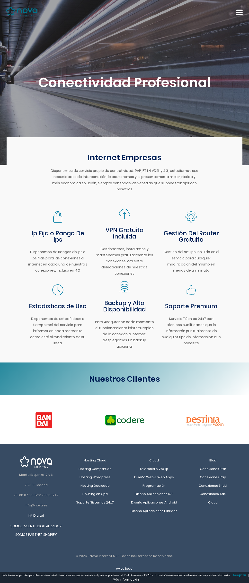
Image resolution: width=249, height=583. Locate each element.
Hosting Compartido (95, 469)
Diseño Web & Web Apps (154, 477)
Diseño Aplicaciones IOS (154, 494)
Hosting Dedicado (95, 485)
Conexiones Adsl (213, 494)
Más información (126, 579)
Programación (153, 485)
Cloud (154, 460)
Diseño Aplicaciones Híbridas (154, 511)
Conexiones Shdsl (213, 485)
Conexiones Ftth (213, 469)
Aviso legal (124, 568)
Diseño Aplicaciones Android (154, 502)
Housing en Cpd (95, 494)
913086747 (50, 495)
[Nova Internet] (36, 461)
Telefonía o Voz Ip (154, 469)
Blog (212, 460)
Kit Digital (36, 515)
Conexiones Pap (213, 477)
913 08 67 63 (23, 495)
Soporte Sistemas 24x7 (95, 502)
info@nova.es (36, 505)
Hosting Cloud (95, 460)
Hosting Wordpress (95, 477)
